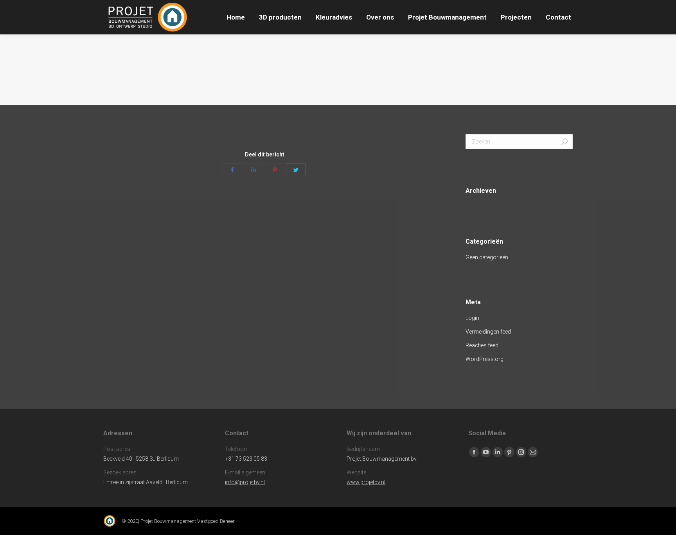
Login (472, 318)
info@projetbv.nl (245, 482)
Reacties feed (482, 345)
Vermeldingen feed (488, 332)
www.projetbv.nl (366, 482)
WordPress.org (484, 359)
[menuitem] (235, 17)
